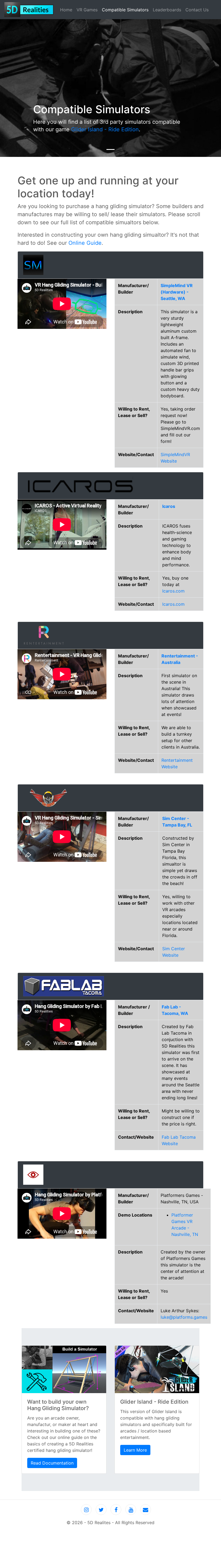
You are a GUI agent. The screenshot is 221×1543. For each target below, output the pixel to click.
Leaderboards (167, 9)
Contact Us (197, 9)
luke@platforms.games (184, 1317)
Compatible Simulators (125, 9)
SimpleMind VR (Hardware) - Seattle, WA (177, 292)
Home (67, 9)
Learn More (135, 1450)
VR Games (87, 9)
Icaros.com (173, 591)
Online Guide (85, 243)
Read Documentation (52, 1463)
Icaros (168, 506)
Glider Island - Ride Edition (105, 129)
